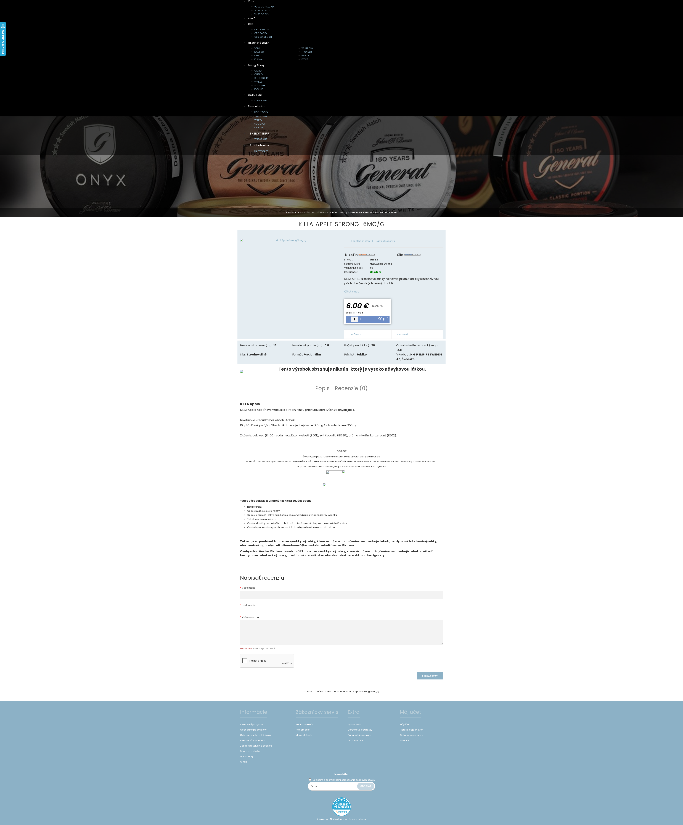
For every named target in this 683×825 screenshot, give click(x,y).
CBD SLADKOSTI (263, 37)
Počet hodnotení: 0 (362, 241)
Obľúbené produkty (411, 735)
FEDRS (304, 59)
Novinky (404, 740)
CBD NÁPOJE (261, 29)
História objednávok (411, 729)
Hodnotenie (249, 605)
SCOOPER (260, 85)
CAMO (258, 70)
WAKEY (258, 81)
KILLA (257, 55)
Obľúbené (355, 334)
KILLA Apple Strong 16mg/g (364, 691)
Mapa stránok (304, 735)
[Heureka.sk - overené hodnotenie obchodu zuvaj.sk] (341, 815)
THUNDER (306, 52)
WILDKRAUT (260, 100)
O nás (243, 761)
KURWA (258, 59)
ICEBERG (259, 52)
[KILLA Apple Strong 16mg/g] (289, 240)
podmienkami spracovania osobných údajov (350, 779)
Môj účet (405, 724)
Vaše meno (248, 587)
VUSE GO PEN (261, 14)
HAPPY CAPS (261, 112)
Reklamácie (303, 729)
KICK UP (258, 89)
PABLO (305, 55)
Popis (322, 388)
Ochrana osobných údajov (255, 735)
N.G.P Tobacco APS (336, 691)
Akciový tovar (355, 740)
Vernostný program (251, 724)
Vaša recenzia (250, 617)
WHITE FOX (307, 48)
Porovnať (402, 334)
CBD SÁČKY (260, 33)
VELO (257, 48)
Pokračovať (430, 676)
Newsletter (341, 774)
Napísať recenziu (386, 241)
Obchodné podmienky (253, 729)
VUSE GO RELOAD (264, 6)
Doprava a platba (250, 751)
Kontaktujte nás (305, 724)
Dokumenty (246, 756)
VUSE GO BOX (262, 10)
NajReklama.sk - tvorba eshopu (348, 819)
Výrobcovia (354, 724)
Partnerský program (359, 735)
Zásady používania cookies (256, 745)
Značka (318, 691)
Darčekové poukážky (360, 729)
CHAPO (258, 74)
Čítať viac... (351, 291)
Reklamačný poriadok (253, 740)
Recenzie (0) (351, 388)
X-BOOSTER (261, 78)
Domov (308, 691)
